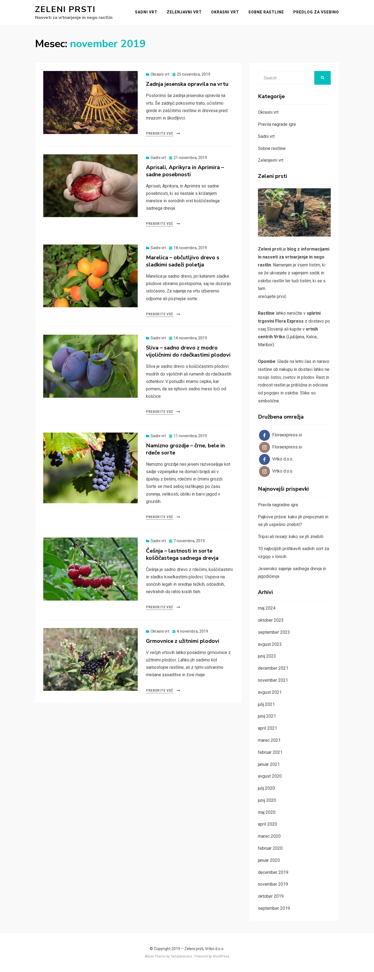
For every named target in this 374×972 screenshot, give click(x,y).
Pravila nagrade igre (277, 124)
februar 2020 (270, 848)
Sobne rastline (266, 12)
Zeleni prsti (65, 9)
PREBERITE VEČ (159, 133)
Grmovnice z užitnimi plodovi (182, 641)
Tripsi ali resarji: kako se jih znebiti (290, 536)
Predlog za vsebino (316, 12)
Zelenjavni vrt (184, 12)
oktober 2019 (271, 896)
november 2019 (273, 884)
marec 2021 (269, 740)
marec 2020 (269, 836)
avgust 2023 (270, 644)
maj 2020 (266, 812)
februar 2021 (270, 752)
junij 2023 (267, 656)
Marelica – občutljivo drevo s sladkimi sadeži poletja (182, 261)
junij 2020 (267, 800)
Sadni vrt (146, 12)
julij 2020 (266, 788)
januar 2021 (269, 764)
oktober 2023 (271, 620)
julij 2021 (266, 704)
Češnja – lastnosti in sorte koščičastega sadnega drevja (182, 554)
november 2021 (273, 680)
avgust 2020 (270, 776)
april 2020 (267, 824)
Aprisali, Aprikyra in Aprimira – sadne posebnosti (185, 171)
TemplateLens (181, 956)
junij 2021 (267, 716)
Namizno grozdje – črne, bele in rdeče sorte (185, 449)
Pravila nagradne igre (278, 504)
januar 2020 (269, 860)
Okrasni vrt (225, 12)
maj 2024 (266, 608)
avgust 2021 (270, 692)
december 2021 (273, 668)
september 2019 (274, 908)
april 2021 (267, 728)
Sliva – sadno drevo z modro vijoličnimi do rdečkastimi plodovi (188, 351)
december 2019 (273, 872)
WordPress (221, 956)
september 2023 (274, 632)
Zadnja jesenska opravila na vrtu (187, 84)
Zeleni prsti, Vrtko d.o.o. (204, 949)
